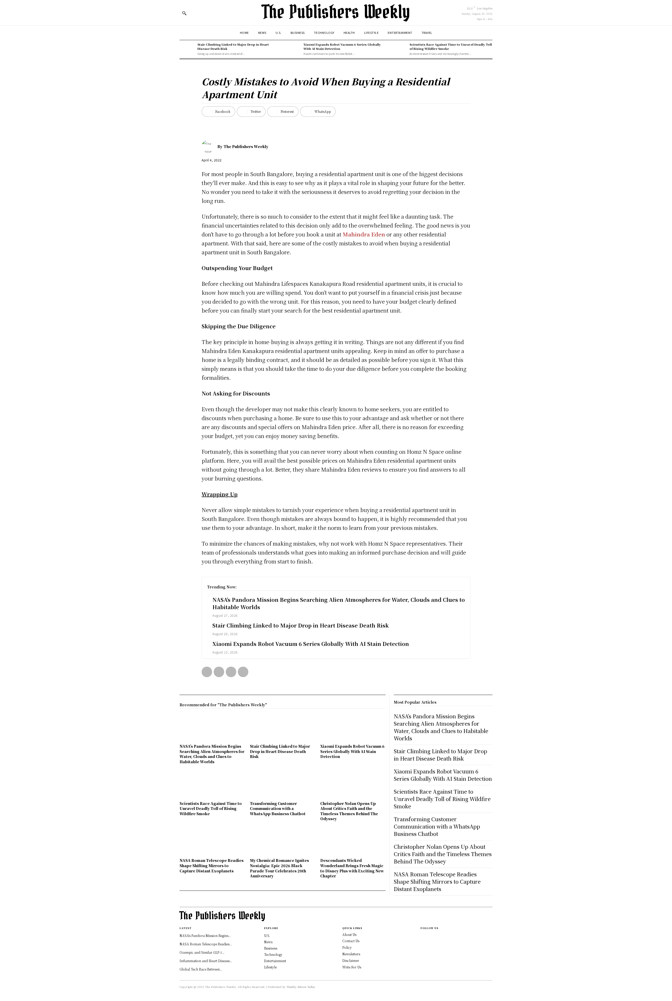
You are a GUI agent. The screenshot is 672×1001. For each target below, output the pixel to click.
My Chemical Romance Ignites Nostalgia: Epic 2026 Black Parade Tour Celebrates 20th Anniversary (279, 868)
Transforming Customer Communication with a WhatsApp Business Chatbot (278, 808)
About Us (349, 934)
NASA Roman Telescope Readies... (206, 944)
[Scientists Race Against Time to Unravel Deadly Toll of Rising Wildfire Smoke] (399, 49)
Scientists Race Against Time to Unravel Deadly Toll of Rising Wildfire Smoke (451, 46)
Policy (347, 947)
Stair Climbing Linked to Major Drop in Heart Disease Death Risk (233, 46)
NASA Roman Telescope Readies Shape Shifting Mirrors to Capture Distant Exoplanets (212, 865)
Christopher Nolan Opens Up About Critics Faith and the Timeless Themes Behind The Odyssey (349, 811)
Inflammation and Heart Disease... (206, 960)
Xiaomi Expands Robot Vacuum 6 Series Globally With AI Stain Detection (342, 46)
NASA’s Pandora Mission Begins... (205, 935)
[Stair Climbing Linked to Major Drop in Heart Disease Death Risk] (187, 49)
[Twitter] (219, 672)
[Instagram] (422, 936)
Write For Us (351, 967)
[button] (184, 13)
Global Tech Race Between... (201, 969)
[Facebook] (207, 672)
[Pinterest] (231, 672)
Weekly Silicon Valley (301, 987)
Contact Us (350, 941)
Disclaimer (350, 960)
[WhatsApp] (243, 672)
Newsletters (351, 954)
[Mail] (422, 945)
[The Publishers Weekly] (209, 146)
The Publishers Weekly (246, 146)
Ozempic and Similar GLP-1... (202, 952)
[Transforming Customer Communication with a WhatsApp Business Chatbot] (282, 785)
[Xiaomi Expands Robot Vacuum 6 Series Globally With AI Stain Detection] (293, 49)
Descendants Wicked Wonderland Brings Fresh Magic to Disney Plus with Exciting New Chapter (352, 868)
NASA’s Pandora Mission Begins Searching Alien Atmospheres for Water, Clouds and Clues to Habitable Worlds (338, 603)
